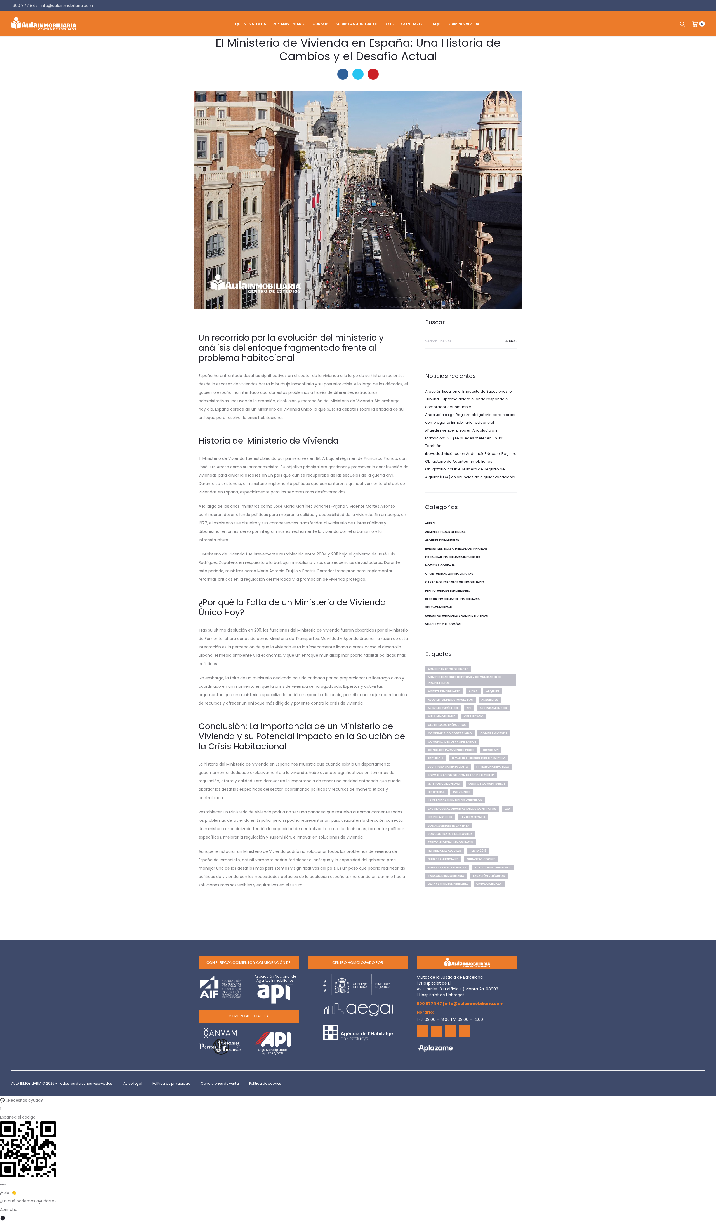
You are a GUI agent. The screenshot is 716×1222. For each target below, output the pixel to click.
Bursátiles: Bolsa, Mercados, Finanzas (456, 549)
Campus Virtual (465, 24)
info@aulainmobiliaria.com (474, 1003)
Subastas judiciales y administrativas (456, 616)
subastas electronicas (447, 867)
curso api (491, 750)
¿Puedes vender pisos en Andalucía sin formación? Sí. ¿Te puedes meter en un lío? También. (465, 438)
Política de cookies (265, 1083)
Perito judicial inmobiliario (447, 590)
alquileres (489, 700)
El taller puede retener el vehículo (479, 758)
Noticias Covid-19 (440, 565)
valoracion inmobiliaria (448, 884)
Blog (389, 24)
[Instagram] (464, 1031)
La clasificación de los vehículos (455, 800)
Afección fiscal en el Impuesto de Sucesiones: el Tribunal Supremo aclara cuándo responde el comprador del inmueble (469, 399)
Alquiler (493, 691)
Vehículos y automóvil (443, 624)
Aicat (473, 691)
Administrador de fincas (445, 532)
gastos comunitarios (486, 783)
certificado (474, 716)
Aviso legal (132, 1083)
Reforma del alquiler (444, 851)
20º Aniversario (289, 24)
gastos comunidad (444, 783)
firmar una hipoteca (492, 767)
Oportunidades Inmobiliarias (449, 574)
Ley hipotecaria (473, 817)
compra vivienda (493, 733)
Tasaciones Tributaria (493, 867)
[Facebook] (422, 1031)
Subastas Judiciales (356, 24)
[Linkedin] (450, 1031)
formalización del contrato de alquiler (461, 775)
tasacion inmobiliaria (446, 876)
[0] (695, 24)
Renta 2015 (478, 851)
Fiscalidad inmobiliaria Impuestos (452, 557)
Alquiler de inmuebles (442, 540)
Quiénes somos (250, 24)
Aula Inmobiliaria (442, 716)
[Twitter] (436, 1031)
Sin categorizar (438, 607)
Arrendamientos (493, 708)
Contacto (412, 24)
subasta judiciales (443, 859)
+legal (430, 523)
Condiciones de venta (220, 1083)
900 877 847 (429, 1003)
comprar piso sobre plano (450, 733)
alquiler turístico (443, 708)
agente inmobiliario (444, 691)
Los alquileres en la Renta (448, 825)
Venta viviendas (489, 884)
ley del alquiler (440, 817)
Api (469, 708)
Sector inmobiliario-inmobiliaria (452, 599)
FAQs (435, 24)
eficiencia (435, 758)
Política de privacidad (171, 1083)
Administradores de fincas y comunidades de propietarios (464, 680)
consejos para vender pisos (451, 750)
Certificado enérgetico (447, 725)
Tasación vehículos (488, 876)
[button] (358, 1100)
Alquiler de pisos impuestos (450, 700)
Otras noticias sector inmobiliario (454, 582)
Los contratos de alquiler (450, 834)
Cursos (320, 24)
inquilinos (461, 792)
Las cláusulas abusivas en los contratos (462, 809)
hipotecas (436, 792)
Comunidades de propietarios (452, 742)
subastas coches (481, 859)
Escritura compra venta (448, 767)
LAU (507, 809)
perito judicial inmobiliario (450, 842)
